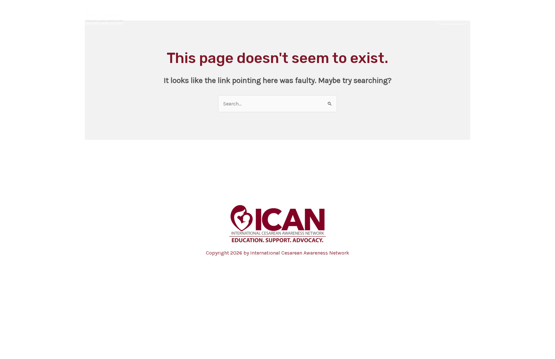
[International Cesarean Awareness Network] (104, 16)
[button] (452, 17)
